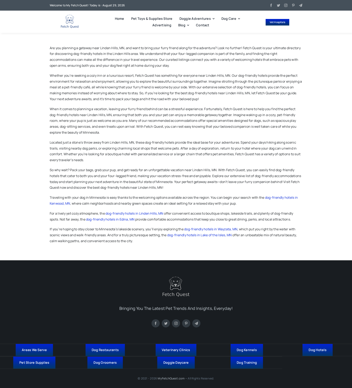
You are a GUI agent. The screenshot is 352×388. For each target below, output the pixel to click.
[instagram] (285, 5)
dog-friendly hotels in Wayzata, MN (210, 229)
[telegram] (300, 5)
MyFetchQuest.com (171, 378)
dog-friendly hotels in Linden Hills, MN (134, 213)
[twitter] (278, 5)
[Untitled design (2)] (70, 16)
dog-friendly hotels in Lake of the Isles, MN (199, 235)
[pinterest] (293, 5)
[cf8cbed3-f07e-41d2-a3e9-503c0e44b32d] (176, 278)
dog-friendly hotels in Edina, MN (110, 219)
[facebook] (271, 5)
